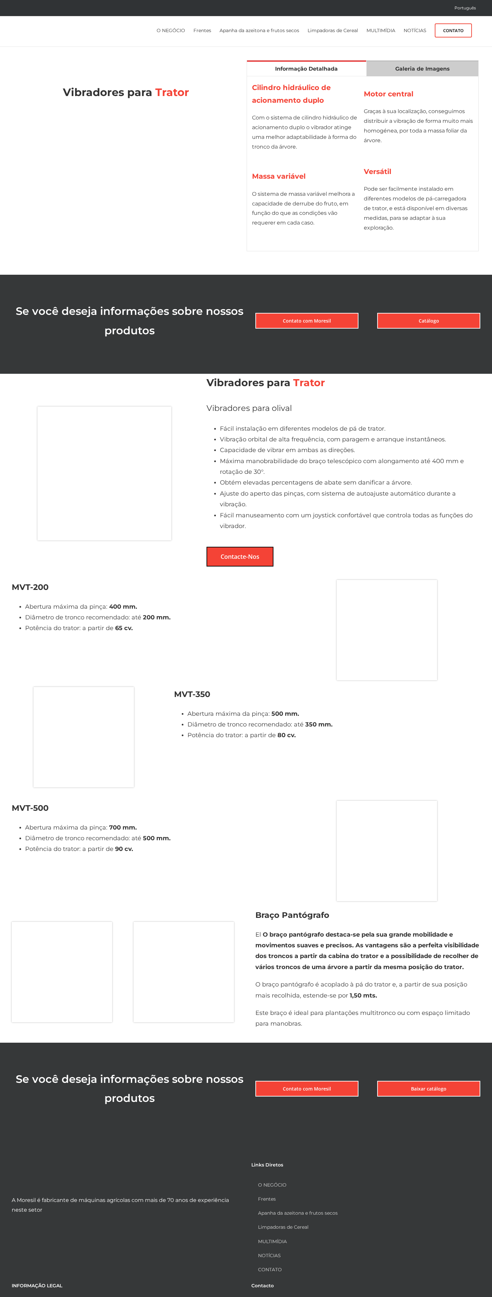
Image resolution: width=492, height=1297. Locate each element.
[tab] (306, 68)
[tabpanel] (363, 164)
